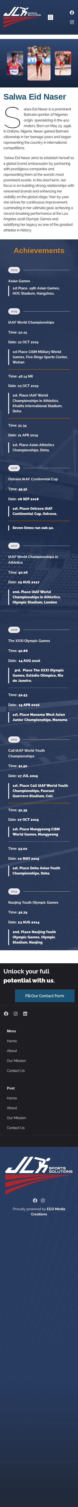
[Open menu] (50, 17)
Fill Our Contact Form (44, 996)
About (12, 1051)
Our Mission (16, 1061)
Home (12, 1041)
